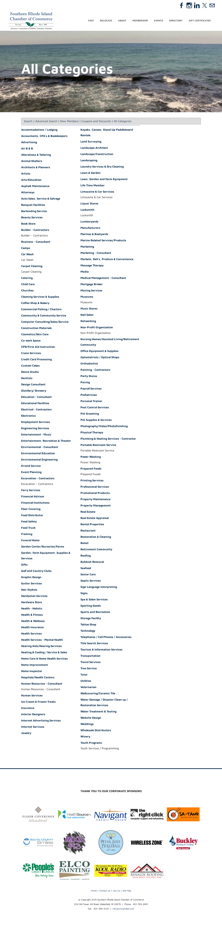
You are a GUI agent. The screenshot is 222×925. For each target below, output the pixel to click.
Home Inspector (31, 671)
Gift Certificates (200, 20)
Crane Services (31, 353)
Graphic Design (31, 577)
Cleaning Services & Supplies (40, 296)
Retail (84, 543)
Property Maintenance (95, 499)
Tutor (84, 674)
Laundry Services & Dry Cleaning (102, 166)
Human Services (32, 695)
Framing (26, 533)
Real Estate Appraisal (94, 517)
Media (84, 271)
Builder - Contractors (35, 229)
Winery (85, 736)
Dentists (26, 378)
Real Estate (87, 511)
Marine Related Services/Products (103, 240)
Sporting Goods (90, 605)
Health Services (31, 633)
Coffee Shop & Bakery (35, 302)
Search (28, 121)
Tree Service (88, 668)
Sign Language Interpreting (98, 586)
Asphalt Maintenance (35, 186)
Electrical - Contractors (36, 409)
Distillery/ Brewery (33, 390)
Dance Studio (30, 371)
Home (94, 890)
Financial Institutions (35, 502)
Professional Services (94, 486)
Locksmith (87, 209)
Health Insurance (32, 627)
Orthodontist (89, 363)
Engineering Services (35, 428)
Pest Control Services (94, 407)
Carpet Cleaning (31, 266)
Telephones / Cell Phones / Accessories (105, 636)
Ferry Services (30, 490)
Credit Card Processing (36, 359)
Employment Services (35, 421)
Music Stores (88, 308)
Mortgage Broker (91, 284)
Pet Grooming (89, 413)
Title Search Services (94, 643)
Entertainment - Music (36, 434)
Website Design (90, 717)
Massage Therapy (92, 265)
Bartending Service (34, 211)
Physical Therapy (91, 432)
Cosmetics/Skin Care (35, 334)
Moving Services (91, 290)
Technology (87, 630)
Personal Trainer (91, 401)
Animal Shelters (31, 160)
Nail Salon (86, 314)
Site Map (126, 890)
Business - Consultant (35, 241)
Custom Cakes (30, 365)
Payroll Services (91, 388)
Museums (86, 296)
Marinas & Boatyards (94, 234)
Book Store (28, 223)
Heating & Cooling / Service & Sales (44, 652)
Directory (176, 20)
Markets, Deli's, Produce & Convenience (106, 259)
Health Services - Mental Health (42, 639)
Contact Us (104, 890)
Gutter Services (31, 583)
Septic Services (90, 580)
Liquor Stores (89, 203)
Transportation (90, 655)
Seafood (85, 568)
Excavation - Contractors (37, 478)
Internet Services (32, 726)
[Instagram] (189, 5)
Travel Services (90, 662)
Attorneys (28, 192)
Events (158, 20)
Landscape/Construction (96, 154)
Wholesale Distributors (95, 730)
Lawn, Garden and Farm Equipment (104, 179)
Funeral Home (30, 540)
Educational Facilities (35, 403)
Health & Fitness (32, 614)
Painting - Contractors (95, 369)
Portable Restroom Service (98, 444)
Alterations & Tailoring (36, 154)
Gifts (24, 564)
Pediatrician (88, 394)
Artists (25, 173)
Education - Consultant (36, 396)
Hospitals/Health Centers (37, 677)
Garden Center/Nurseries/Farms (42, 546)
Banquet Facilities (33, 204)
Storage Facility (90, 618)
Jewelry (26, 733)
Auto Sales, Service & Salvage (40, 198)
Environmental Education (38, 453)
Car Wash (27, 254)
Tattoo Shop (88, 624)
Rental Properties (92, 524)
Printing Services (92, 480)
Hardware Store (31, 602)
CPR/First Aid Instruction (38, 346)
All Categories (122, 121)
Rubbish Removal (92, 561)
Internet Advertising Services (41, 720)
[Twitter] (204, 5)
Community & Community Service (43, 315)
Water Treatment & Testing (98, 711)
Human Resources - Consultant (41, 683)
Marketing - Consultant (95, 252)
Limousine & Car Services (97, 191)
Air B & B (27, 148)
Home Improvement (34, 664)
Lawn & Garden (90, 172)
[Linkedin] (197, 5)
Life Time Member (92, 185)
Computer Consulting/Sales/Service (45, 321)
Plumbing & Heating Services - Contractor (108, 438)
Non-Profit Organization (96, 327)
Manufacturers (90, 227)
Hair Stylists (29, 589)
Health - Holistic (31, 608)
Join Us (116, 890)
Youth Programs (91, 742)
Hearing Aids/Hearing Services (41, 646)
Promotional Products (95, 492)
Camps (25, 247)
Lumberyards (89, 221)
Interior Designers (33, 714)
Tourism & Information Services (101, 649)
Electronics (28, 415)
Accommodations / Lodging (39, 129)
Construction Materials (36, 327)
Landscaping (88, 160)
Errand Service (31, 465)
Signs (84, 593)
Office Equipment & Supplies (99, 350)
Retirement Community (96, 549)
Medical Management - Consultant (103, 277)
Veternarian (88, 687)
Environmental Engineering (39, 459)
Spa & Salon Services (94, 599)
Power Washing (90, 456)
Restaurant (88, 530)
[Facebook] (181, 5)
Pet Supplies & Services (96, 419)
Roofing (85, 555)
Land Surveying (90, 141)
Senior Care (88, 574)
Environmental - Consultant (39, 446)
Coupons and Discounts (96, 121)
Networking (88, 321)
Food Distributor (32, 515)
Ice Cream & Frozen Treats (38, 701)
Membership (140, 20)
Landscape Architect (94, 147)
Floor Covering (30, 508)
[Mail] (212, 5)
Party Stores (88, 376)
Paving (85, 382)
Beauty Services (32, 217)
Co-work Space (31, 340)
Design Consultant (33, 384)
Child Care (28, 284)
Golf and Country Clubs (36, 570)
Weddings (87, 723)
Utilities (85, 680)
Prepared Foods (90, 468)
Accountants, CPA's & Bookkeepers (44, 135)
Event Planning (31, 472)
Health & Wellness (33, 620)
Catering (27, 277)
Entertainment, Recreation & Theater (46, 440)
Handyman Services (34, 595)
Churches (27, 290)
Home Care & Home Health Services (44, 658)
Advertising (29, 142)
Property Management (95, 505)
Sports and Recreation (95, 611)
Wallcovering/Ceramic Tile (97, 693)
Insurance (27, 707)
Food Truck (28, 527)
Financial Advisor (32, 496)
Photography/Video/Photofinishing (104, 426)
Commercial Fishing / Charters (41, 309)
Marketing (87, 246)
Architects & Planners (35, 167)
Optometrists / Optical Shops (99, 357)
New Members (69, 121)
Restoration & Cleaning (95, 536)
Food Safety (29, 521)
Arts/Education (31, 179)
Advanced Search (46, 121)
